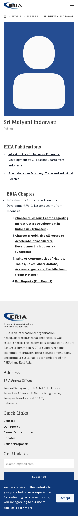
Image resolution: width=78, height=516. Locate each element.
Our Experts (12, 426)
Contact (9, 421)
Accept (65, 498)
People (16, 17)
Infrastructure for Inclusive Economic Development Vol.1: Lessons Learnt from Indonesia (36, 160)
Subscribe (39, 476)
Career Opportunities (19, 432)
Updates (9, 438)
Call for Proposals (16, 444)
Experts (32, 17)
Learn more (24, 508)
